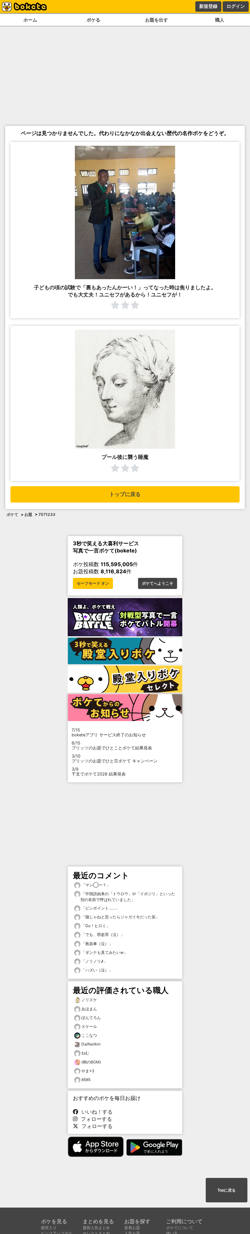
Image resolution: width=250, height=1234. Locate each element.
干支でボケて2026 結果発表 (99, 771)
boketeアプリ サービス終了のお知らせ (109, 732)
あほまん (89, 1008)
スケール (89, 1026)
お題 (28, 514)
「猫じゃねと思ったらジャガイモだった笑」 (120, 916)
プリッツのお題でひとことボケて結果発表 (112, 745)
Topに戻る (226, 1190)
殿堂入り (49, 1227)
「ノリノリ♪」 (93, 961)
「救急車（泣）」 (96, 943)
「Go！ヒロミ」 (95, 925)
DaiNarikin (91, 1044)
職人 (219, 20)
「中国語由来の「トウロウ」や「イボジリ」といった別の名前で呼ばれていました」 (127, 896)
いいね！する (95, 1111)
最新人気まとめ (96, 1227)
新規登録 (208, 6)
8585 (85, 1079)
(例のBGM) (91, 1062)
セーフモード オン (93, 583)
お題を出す (156, 20)
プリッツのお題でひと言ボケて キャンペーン (115, 758)
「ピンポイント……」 (99, 908)
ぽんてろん (91, 1017)
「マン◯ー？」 (95, 884)
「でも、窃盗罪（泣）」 (102, 934)
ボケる (93, 20)
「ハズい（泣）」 (96, 970)
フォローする (94, 1119)
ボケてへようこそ (157, 583)
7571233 (46, 514)
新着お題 (132, 1227)
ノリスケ (89, 999)
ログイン (236, 6)
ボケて (12, 514)
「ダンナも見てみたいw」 (104, 952)
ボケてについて (179, 1227)
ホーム (30, 20)
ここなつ (89, 1035)
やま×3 (87, 1070)
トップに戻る (125, 494)
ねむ (85, 1052)
